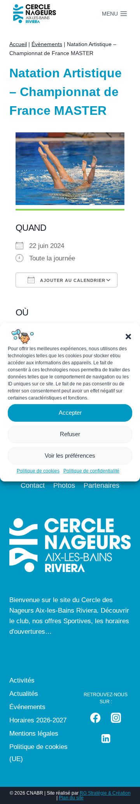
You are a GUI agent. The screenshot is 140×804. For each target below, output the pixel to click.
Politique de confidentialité (91, 470)
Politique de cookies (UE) (38, 753)
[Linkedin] (106, 738)
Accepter (70, 412)
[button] (128, 336)
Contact (33, 485)
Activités (22, 680)
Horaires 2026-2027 (37, 720)
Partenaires (101, 485)
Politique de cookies (38, 470)
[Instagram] (116, 718)
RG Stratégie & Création (105, 793)
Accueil (18, 44)
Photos (64, 485)
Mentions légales (33, 733)
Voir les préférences (70, 455)
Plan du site (71, 797)
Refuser (70, 434)
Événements (27, 707)
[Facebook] (95, 718)
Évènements (47, 44)
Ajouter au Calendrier (71, 280)
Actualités (23, 693)
